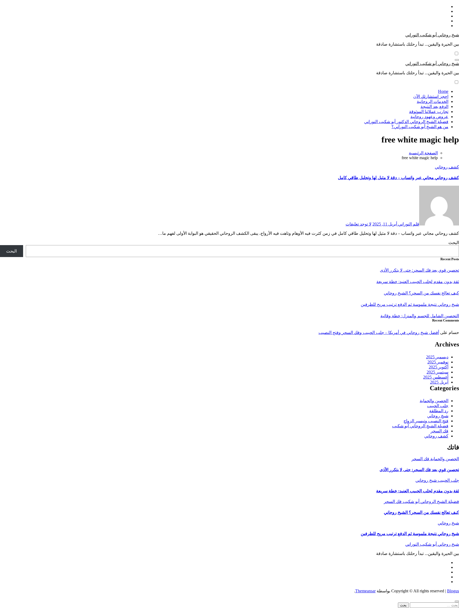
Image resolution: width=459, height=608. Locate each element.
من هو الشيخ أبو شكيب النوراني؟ (420, 126)
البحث (453, 242)
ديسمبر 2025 (437, 357)
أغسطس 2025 (435, 377)
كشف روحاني (447, 167)
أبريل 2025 (439, 382)
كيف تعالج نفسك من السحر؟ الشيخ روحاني (421, 293)
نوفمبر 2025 (437, 362)
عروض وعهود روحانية (429, 116)
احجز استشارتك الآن (430, 96)
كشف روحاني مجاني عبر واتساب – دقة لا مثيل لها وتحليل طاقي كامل (398, 177)
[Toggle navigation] (457, 60)
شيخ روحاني (437, 416)
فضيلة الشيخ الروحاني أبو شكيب (420, 426)
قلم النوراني (408, 224)
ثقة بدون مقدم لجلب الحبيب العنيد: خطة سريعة (417, 281)
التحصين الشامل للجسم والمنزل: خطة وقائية (419, 316)
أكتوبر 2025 (438, 367)
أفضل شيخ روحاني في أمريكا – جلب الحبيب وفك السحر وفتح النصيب (378, 332)
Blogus (453, 591)
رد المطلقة (438, 411)
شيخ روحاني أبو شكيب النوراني (432, 35)
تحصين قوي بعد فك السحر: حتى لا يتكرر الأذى (419, 270)
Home (443, 91)
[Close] (457, 601)
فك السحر (439, 431)
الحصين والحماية (434, 400)
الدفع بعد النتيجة (434, 106)
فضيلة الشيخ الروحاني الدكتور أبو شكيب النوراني (406, 121)
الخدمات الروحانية (432, 101)
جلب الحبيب (437, 405)
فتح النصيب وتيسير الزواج (425, 421)
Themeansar (365, 591)
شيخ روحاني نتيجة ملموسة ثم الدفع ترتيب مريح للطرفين (410, 304)
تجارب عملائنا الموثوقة (428, 111)
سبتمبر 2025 (437, 372)
